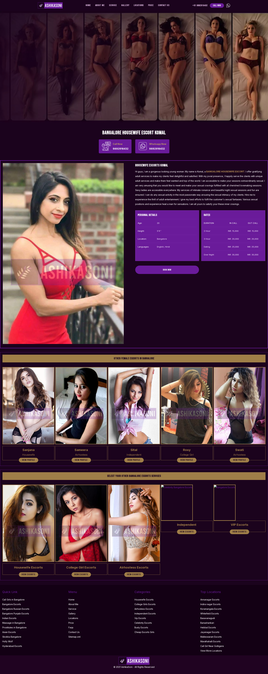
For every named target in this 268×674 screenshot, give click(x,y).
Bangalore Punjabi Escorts (15, 613)
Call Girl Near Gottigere (212, 646)
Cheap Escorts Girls (144, 632)
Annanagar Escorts (209, 599)
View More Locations (211, 650)
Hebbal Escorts (208, 627)
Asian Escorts (9, 632)
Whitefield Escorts (209, 613)
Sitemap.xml (74, 636)
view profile (28, 460)
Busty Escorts (141, 627)
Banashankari (207, 622)
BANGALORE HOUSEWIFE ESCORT (225, 171)
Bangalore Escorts (11, 604)
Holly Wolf (7, 641)
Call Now (217, 5)
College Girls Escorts (145, 604)
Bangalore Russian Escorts (15, 609)
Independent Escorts (145, 613)
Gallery (125, 5)
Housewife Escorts (144, 599)
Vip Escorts (140, 618)
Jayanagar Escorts (209, 632)
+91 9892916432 (200, 5)
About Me (100, 5)
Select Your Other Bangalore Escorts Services (134, 476)
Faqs (70, 627)
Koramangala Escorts (211, 609)
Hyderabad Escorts (12, 646)
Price (151, 5)
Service (113, 5)
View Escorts (28, 574)
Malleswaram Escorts (211, 636)
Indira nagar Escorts (210, 604)
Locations (139, 5)
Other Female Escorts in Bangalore (134, 358)
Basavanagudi (207, 618)
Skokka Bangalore (11, 636)
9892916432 (120, 146)
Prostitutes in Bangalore (14, 627)
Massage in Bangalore (13, 622)
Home (88, 5)
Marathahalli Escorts (210, 641)
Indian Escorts (9, 618)
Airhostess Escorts (143, 609)
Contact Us (164, 5)
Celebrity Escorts (143, 622)
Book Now (167, 269)
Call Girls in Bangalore (13, 599)
